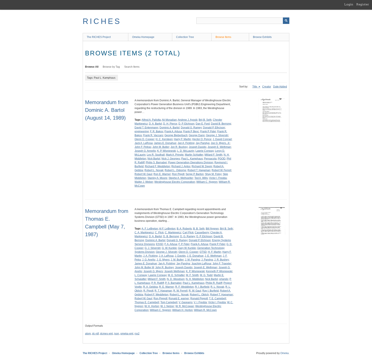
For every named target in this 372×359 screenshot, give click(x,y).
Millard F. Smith (213, 154)
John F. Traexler (221, 263)
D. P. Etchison (186, 123)
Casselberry (202, 232)
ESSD (159, 244)
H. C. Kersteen (164, 139)
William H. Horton (182, 310)
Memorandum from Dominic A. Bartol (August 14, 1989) (106, 110)
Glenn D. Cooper (144, 139)
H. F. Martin (214, 251)
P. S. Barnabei (173, 282)
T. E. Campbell (217, 298)
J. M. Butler (177, 259)
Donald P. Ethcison (214, 127)
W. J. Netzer (167, 306)
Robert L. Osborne (175, 170)
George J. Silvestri (166, 251)
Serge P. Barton (195, 174)
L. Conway (141, 275)
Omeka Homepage (143, 37)
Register (362, 4)
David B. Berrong (221, 123)
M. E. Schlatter (176, 275)
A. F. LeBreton (150, 228)
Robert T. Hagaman (199, 170)
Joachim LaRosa (201, 263)
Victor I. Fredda (218, 178)
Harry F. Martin (182, 139)
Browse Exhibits (262, 37)
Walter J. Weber (144, 181)
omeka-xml (126, 333)
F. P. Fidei (183, 244)
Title (255, 86)
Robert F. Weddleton (156, 294)
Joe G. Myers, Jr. (220, 143)
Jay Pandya (202, 143)
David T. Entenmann (146, 127)
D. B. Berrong (171, 236)
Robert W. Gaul (143, 174)
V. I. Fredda (200, 302)
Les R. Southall (156, 154)
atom (88, 333)
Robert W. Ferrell (221, 170)
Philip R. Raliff (214, 282)
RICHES (102, 21)
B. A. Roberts (184, 228)
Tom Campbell (168, 302)
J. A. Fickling (150, 255)
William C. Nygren (206, 181)
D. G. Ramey (187, 236)
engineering (142, 131)
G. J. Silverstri (153, 248)
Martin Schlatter (194, 154)
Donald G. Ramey (191, 127)
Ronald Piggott (199, 298)
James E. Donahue (165, 143)
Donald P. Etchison (200, 240)
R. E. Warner (166, 286)
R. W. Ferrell (180, 290)
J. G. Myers (163, 259)
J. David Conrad (222, 139)
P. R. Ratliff (157, 282)
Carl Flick (188, 232)
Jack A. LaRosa (144, 143)
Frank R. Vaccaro (153, 135)
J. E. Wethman (213, 255)
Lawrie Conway (204, 150)
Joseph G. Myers (153, 271)
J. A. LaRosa (166, 255)
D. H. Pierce (170, 123)
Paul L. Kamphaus (192, 158)
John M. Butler (160, 146)
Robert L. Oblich (199, 294)
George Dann (197, 135)
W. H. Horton (151, 306)
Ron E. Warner (162, 174)
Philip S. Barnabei (156, 162)
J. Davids (180, 255)
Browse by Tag (111, 66)
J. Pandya (207, 259)
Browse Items (223, 37)
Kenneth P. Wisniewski (219, 271)
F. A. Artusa (170, 244)
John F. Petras (143, 146)
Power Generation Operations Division (190, 162)
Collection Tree (185, 37)
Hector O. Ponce (201, 139)
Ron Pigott (178, 174)
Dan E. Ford (203, 123)
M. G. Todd (206, 275)
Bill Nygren (212, 228)
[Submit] (286, 20)
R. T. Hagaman (163, 290)
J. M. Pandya (192, 259)
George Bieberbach (176, 135)
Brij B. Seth (205, 119)
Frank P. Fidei (208, 131)
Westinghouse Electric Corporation (174, 181)
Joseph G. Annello (145, 150)
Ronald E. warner (179, 298)
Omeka (284, 353)
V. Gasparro (185, 302)
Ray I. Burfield (210, 290)
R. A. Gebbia (150, 286)
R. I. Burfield (202, 286)
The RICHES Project (99, 37)
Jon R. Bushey (179, 146)
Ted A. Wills (201, 178)
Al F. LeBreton (167, 228)
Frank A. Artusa (173, 131)
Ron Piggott (160, 298)
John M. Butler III (144, 267)
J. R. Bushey (221, 259)
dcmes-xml (106, 333)
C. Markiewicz (173, 232)
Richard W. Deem (202, 166)
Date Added (280, 86)
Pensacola (210, 158)
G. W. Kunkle (169, 248)
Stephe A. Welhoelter (181, 178)
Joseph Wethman (174, 271)
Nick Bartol (153, 158)
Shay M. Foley (213, 174)
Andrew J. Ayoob (187, 119)
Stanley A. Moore (157, 178)
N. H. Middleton (195, 279)
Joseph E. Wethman (219, 146)
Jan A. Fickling (186, 143)
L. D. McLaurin (185, 150)
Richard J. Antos (180, 166)
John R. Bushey (164, 267)
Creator (266, 86)
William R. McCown (205, 310)
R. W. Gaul (195, 290)
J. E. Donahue (195, 255)
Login (348, 4)
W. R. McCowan (184, 306)
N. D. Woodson (175, 279)
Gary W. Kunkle (187, 248)
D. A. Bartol (155, 123)
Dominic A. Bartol (170, 127)
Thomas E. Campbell (147, 302)
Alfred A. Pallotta (151, 119)
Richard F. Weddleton (157, 166)
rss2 (137, 333)
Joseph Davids (197, 146)
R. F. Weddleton (184, 286)
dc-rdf (95, 333)
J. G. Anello (148, 259)
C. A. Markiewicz (144, 232)
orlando (223, 279)
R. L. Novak (217, 286)
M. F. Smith (192, 275)
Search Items (132, 66)
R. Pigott (148, 290)
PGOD (221, 158)
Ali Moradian (169, 119)
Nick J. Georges (170, 158)
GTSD (203, 251)
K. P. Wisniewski (166, 150)
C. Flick (159, 232)
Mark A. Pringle (175, 154)
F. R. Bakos (156, 131)
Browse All (91, 66)
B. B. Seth (199, 228)
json (116, 333)
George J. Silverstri (217, 135)
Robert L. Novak (153, 170)
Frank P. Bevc (191, 131)
